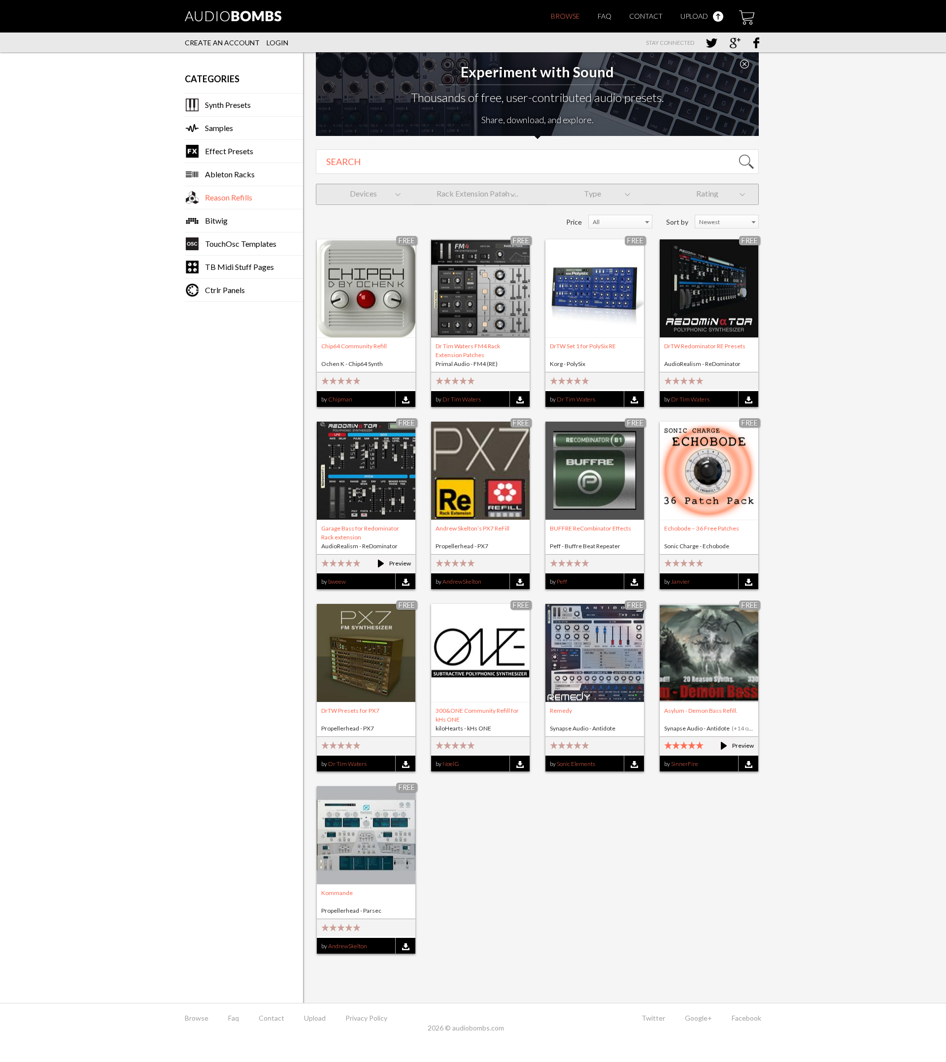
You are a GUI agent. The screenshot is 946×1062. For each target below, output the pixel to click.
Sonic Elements (576, 763)
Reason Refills (228, 197)
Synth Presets (228, 104)
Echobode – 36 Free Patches (701, 528)
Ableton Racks (230, 174)
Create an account (222, 42)
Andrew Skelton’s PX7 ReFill (472, 528)
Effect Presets (229, 151)
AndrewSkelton (461, 581)
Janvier (680, 581)
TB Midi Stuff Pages (239, 266)
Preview (390, 563)
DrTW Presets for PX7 (350, 710)
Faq (604, 16)
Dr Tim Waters (461, 399)
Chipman (340, 399)
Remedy (561, 710)
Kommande (337, 892)
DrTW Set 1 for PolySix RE (583, 346)
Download (405, 399)
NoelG (450, 763)
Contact (646, 16)
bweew (337, 581)
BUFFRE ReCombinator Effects (590, 528)
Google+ (698, 1018)
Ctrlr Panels (225, 290)
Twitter (653, 1018)
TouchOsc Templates (240, 243)
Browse (565, 16)
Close (744, 64)
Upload (695, 16)
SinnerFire (684, 763)
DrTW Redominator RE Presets (704, 346)
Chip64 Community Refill (354, 346)
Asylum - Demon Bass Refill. (701, 710)
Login (277, 42)
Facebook (746, 1018)
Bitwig (216, 220)
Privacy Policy (366, 1018)
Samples (219, 128)
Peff (562, 581)
